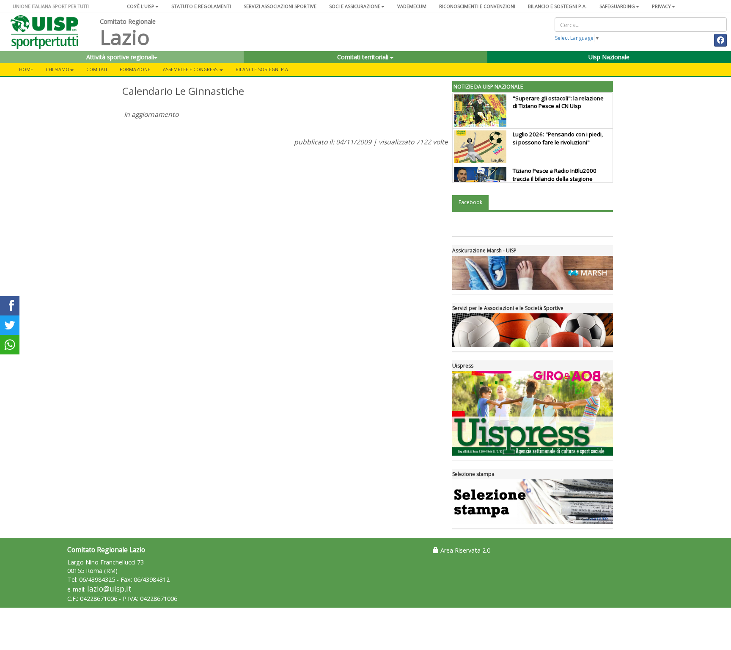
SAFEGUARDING (617, 6)
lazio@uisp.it (109, 589)
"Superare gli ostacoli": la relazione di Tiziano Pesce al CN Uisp (558, 102)
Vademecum (411, 6)
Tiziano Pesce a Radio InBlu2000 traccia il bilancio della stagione (554, 175)
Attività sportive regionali (120, 57)
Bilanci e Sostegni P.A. (262, 69)
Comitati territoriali (363, 57)
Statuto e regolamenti (201, 6)
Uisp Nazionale (608, 57)
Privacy (661, 6)
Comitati (96, 69)
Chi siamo (57, 69)
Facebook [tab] (470, 202)
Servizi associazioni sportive (280, 6)
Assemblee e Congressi (191, 69)
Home (26, 69)
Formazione (135, 69)
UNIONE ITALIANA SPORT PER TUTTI (51, 6)
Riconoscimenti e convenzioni (477, 6)
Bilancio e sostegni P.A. (557, 6)
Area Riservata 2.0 (464, 550)
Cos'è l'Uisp (140, 6)
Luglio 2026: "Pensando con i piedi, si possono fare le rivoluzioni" (558, 138)
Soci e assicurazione (354, 6)
